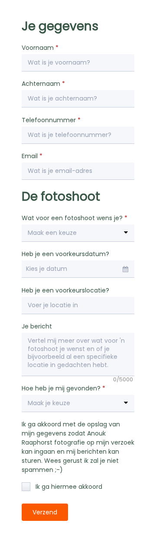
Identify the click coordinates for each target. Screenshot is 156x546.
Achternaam (43, 83)
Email (32, 156)
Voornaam (40, 47)
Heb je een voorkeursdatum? (65, 254)
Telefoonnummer (51, 120)
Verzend (44, 512)
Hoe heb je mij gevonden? (63, 388)
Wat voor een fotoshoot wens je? (74, 218)
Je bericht (37, 326)
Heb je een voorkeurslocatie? (65, 290)
